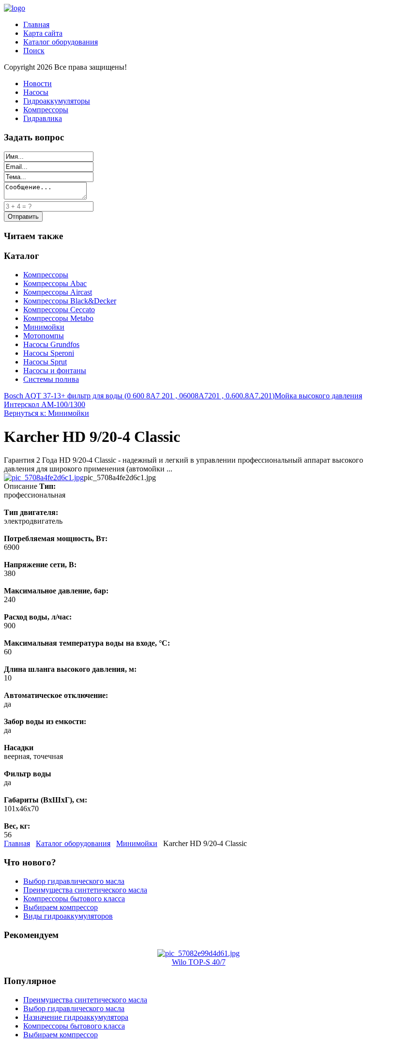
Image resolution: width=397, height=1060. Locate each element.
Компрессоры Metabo (58, 318)
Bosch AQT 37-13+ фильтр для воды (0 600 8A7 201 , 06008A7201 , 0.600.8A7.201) (139, 396)
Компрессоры (45, 110)
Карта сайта (42, 33)
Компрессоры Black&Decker (69, 301)
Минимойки (43, 327)
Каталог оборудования (60, 42)
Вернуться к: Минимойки (46, 413)
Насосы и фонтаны (54, 370)
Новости (37, 83)
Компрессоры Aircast (57, 292)
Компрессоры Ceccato (59, 309)
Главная (36, 24)
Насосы (35, 92)
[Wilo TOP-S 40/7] (198, 953)
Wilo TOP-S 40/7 (199, 962)
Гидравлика (42, 118)
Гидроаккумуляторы (56, 101)
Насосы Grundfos (51, 344)
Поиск (34, 50)
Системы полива (51, 379)
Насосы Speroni (48, 353)
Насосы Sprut (45, 362)
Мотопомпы (43, 336)
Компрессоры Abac (55, 283)
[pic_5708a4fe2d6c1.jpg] (44, 477)
